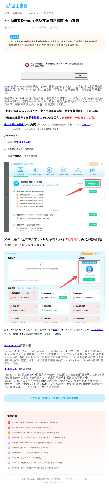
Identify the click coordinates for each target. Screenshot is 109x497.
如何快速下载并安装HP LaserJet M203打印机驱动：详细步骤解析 (38, 438)
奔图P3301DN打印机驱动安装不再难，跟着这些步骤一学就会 (37, 463)
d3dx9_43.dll (12, 369)
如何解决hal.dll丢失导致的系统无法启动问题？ (31, 453)
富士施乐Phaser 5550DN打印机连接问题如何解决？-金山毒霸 (37, 443)
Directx (86, 124)
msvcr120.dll (12, 345)
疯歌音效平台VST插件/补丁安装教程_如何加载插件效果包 (35, 433)
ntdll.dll (9, 86)
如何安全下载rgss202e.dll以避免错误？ (28, 458)
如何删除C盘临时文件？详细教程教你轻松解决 (31, 448)
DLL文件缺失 (97, 329)
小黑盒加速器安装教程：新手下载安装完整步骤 (31, 428)
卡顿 (55, 329)
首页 (6, 13)
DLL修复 (30, 13)
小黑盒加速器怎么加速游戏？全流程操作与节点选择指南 (35, 423)
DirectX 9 (30, 374)
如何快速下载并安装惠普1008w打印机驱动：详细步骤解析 (35, 468)
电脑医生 (17, 13)
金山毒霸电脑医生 (14, 124)
